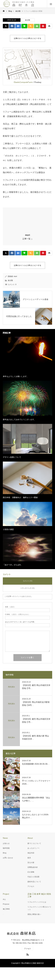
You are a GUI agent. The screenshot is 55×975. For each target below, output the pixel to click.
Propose (6, 904)
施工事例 (6, 909)
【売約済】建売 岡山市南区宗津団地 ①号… (36, 720)
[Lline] (24, 26)
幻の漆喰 (31, 872)
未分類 (27, 20)
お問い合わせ (8, 858)
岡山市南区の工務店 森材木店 (32, 963)
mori (27, 235)
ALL (4, 899)
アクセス (31, 886)
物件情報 (6, 848)
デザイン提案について (12, 457)
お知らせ (6, 843)
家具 (29, 858)
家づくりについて (34, 843)
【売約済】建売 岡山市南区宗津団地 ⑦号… (36, 686)
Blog (4, 853)
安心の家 (31, 863)
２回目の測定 (8, 529)
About (30, 838)
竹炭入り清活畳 (33, 877)
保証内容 (31, 853)
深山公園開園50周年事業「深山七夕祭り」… (36, 799)
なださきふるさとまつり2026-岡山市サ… (35, 816)
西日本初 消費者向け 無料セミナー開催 (20, 497)
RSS (27, 954)
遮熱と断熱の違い (34, 914)
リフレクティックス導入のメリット (39, 908)
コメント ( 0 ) (27, 581)
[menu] (51, 4)
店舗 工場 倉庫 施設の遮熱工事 (39, 895)
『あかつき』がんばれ (12, 565)
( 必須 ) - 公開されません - (17, 614)
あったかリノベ (33, 848)
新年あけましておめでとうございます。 (19, 419)
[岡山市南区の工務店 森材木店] (19, 4)
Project (6, 894)
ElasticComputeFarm (23, 82)
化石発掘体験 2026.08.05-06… (36, 764)
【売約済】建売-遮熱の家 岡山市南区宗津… (35, 737)
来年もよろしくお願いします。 (15, 376)
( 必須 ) (10, 607)
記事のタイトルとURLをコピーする (27, 38)
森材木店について (34, 882)
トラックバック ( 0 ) (27, 588)
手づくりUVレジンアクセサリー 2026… (36, 782)
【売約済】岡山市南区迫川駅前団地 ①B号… (36, 703)
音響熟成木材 (33, 867)
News (5, 838)
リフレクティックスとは (37, 902)
